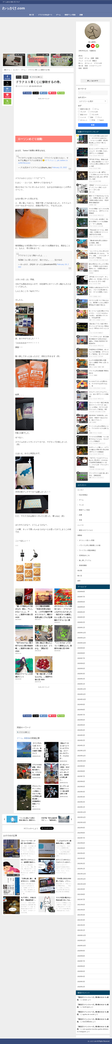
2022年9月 (81, 827)
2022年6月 (81, 843)
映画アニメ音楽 (70, 14)
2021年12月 (81, 874)
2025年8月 (81, 653)
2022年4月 (81, 853)
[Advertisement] (38, 36)
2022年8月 (81, 833)
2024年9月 (81, 704)
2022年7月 (81, 838)
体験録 (25, 77)
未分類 (79, 570)
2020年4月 (81, 976)
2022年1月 (81, 868)
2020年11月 (81, 940)
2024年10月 (81, 699)
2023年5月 (81, 786)
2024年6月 (81, 720)
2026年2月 (81, 622)
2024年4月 (81, 730)
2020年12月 (81, 935)
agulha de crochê (88, 1014)
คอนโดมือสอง (87, 1021)
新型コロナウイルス (86, 530)
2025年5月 (81, 668)
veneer (84, 1000)
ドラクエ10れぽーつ (45, 14)
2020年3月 (81, 981)
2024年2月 (81, 740)
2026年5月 (81, 607)
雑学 (78, 581)
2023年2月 (81, 802)
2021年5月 (81, 909)
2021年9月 (81, 889)
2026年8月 (81, 591)
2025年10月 (81, 643)
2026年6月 (81, 602)
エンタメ (80, 490)
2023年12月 (81, 750)
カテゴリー (82, 97)
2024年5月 (81, 725)
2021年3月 (81, 920)
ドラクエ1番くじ (37, 77)
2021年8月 (81, 894)
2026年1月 (81, 627)
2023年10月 (81, 761)
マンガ (81, 505)
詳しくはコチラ (92, 80)
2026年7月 (81, 596)
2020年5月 (81, 971)
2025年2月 (81, 679)
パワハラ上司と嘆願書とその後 (89, 545)
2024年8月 (81, 709)
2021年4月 (81, 915)
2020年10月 (81, 945)
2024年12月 (81, 689)
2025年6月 (81, 663)
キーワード (82, 89)
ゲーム (58, 14)
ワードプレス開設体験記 (87, 550)
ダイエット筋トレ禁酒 (86, 540)
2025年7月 (81, 658)
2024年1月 (81, 745)
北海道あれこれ (84, 555)
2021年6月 (81, 904)
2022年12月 (81, 812)
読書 (81, 14)
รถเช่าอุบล (86, 1007)
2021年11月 (81, 879)
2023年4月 (81, 791)
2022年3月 (81, 858)
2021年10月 (81, 884)
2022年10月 (81, 822)
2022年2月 (81, 863)
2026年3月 (81, 617)
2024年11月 (81, 694)
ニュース (80, 525)
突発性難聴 (83, 565)
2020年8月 (81, 956)
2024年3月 (81, 735)
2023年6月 (81, 781)
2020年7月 (81, 961)
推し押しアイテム (85, 560)
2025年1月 (81, 684)
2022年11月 (81, 817)
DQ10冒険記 (83, 495)
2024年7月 (81, 714)
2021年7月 (81, 899)
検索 (92, 125)
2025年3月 (81, 673)
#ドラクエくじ (51, 160)
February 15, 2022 (59, 167)
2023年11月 (81, 755)
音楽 (80, 520)
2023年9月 (81, 766)
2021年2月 (81, 925)
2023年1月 (81, 807)
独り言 (31, 14)
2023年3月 (81, 797)
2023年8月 (81, 771)
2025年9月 (81, 648)
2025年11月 (81, 638)
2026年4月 (81, 612)
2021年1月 (81, 930)
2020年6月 (81, 966)
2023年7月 (81, 776)
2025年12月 (81, 632)
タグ (79, 105)
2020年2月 (81, 986)
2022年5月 (81, 848)
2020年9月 (81, 950)
